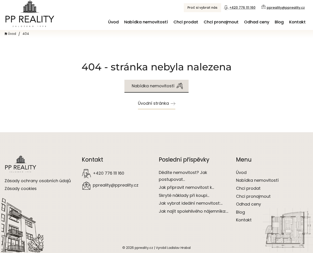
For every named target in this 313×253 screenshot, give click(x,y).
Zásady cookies (21, 188)
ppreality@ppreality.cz (286, 7)
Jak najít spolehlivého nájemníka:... (193, 211)
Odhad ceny (256, 22)
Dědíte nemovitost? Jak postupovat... (183, 176)
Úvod (113, 22)
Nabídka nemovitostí (146, 22)
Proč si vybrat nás (202, 7)
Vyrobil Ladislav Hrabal (173, 247)
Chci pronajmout (221, 22)
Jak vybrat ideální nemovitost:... (190, 203)
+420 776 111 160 (242, 7)
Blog (279, 22)
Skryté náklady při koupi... (184, 195)
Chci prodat (185, 22)
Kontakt (297, 22)
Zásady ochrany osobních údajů (38, 181)
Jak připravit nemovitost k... (186, 187)
